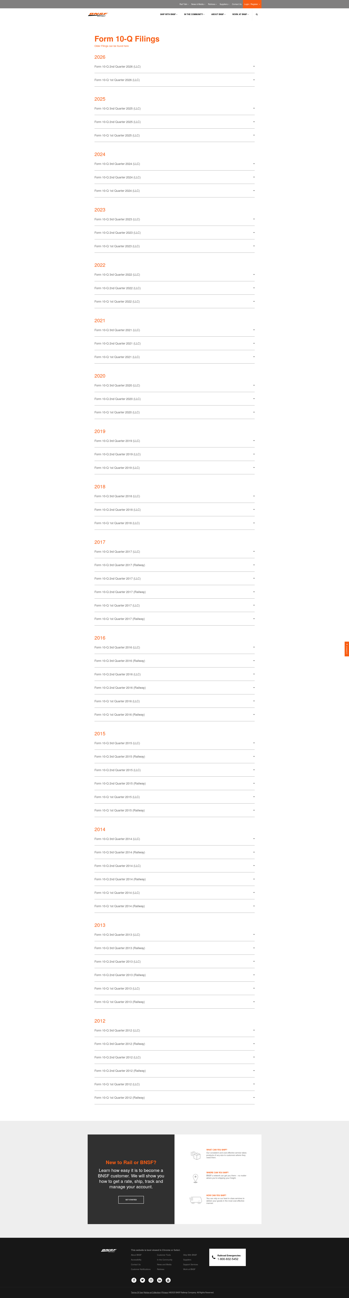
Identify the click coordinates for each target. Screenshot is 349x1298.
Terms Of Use (137, 1292)
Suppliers (224, 4)
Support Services (190, 1264)
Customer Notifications (141, 1269)
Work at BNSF (239, 14)
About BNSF (217, 14)
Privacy (165, 1292)
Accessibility (136, 1260)
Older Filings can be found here (111, 46)
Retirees (211, 4)
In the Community (193, 14)
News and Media (164, 1264)
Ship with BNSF (168, 14)
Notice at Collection (152, 1292)
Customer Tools (164, 1255)
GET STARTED (131, 1200)
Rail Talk (183, 4)
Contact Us (237, 4)
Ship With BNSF (190, 1255)
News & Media (197, 4)
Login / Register (251, 4)
